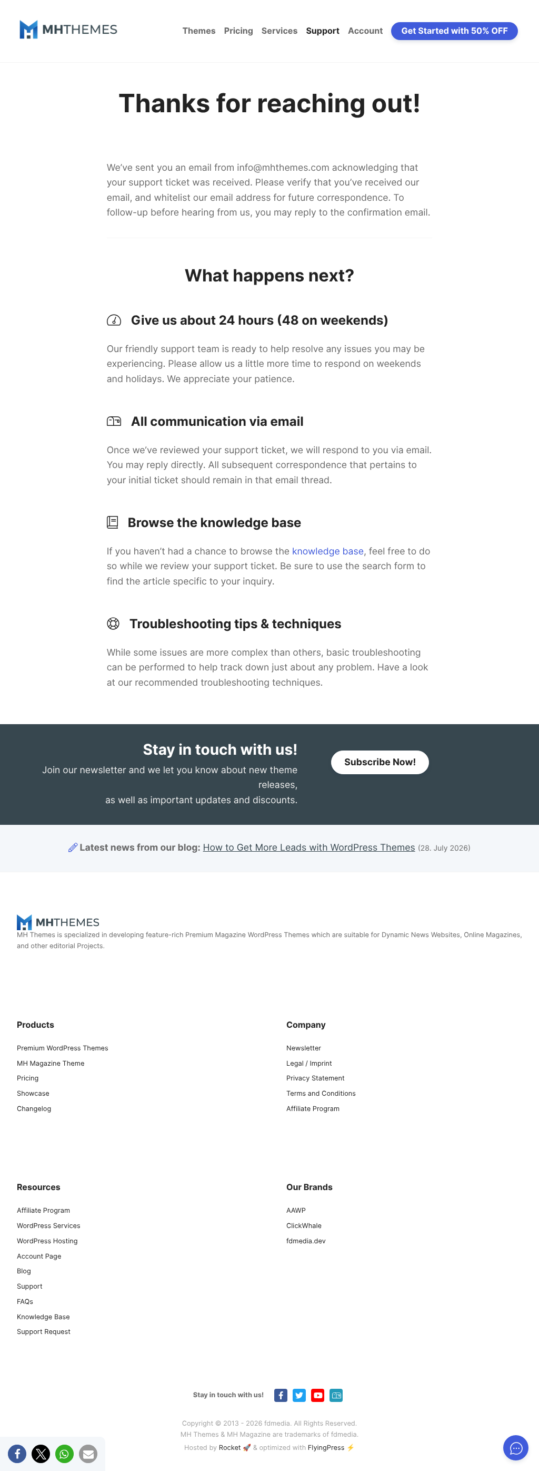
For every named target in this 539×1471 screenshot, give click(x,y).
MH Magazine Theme (50, 1064)
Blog (24, 1271)
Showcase (33, 1094)
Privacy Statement (315, 1079)
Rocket (230, 1448)
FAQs (25, 1302)
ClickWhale (304, 1226)
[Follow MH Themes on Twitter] (299, 1395)
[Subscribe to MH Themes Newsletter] (336, 1395)
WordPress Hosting (47, 1241)
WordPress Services (49, 1226)
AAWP (296, 1211)
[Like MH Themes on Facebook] (280, 1395)
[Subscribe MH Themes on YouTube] (317, 1395)
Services (280, 30)
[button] (17, 1454)
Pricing (238, 30)
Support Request (44, 1332)
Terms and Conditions (321, 1094)
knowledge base (328, 551)
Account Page (39, 1257)
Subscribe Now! (380, 762)
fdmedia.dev (306, 1241)
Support (323, 30)
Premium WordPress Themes (62, 1049)
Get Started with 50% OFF (455, 30)
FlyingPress (326, 1448)
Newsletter (303, 1049)
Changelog (34, 1109)
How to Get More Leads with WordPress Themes (309, 847)
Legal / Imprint (309, 1064)
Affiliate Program (313, 1109)
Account (365, 30)
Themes (198, 30)
